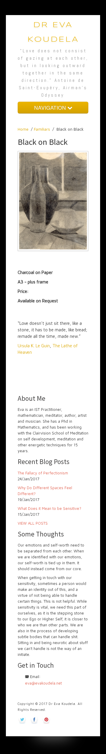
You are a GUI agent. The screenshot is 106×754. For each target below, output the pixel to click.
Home (23, 129)
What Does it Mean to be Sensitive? (49, 508)
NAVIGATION (50, 107)
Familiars (42, 129)
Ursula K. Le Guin (34, 345)
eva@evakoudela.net (43, 683)
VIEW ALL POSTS (33, 523)
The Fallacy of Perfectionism (43, 473)
